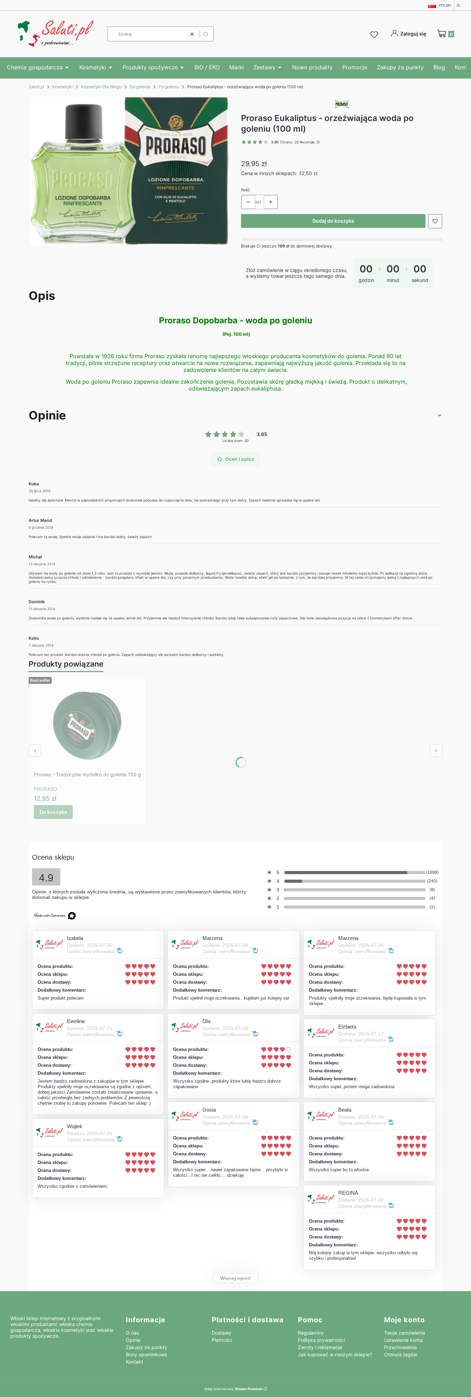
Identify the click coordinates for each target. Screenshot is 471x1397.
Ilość (245, 189)
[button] (206, 34)
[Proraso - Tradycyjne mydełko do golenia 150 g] (87, 725)
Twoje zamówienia (404, 1333)
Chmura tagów (400, 1354)
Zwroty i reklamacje (320, 1347)
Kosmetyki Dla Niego (101, 86)
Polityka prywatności (321, 1340)
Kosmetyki (62, 86)
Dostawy (221, 1333)
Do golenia (140, 86)
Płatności (222, 1340)
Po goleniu (169, 86)
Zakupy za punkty (146, 1347)
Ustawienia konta (403, 1340)
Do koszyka (53, 812)
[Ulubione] (375, 34)
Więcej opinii (235, 1278)
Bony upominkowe (146, 1354)
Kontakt (134, 1362)
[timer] (341, 273)
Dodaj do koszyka (333, 221)
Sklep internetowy (233, 1389)
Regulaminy (311, 1333)
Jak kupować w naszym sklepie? (335, 1354)
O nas (132, 1333)
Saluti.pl (36, 86)
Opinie (133, 1340)
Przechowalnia (400, 1347)
